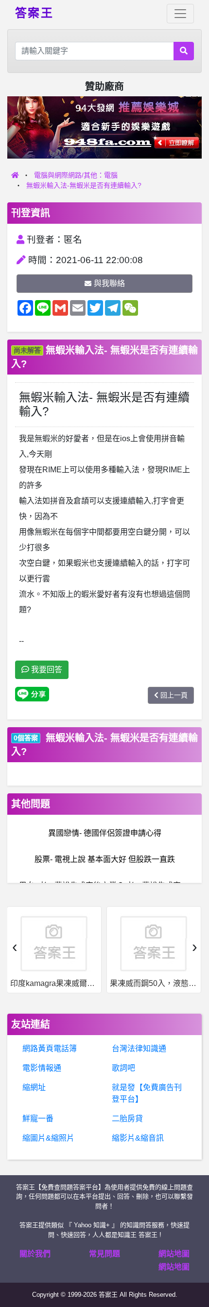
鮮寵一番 (37, 1118)
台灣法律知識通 (139, 1048)
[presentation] (14, 946)
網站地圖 (174, 1254)
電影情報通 (41, 1068)
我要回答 (45, 669)
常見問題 (104, 1254)
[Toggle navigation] (180, 13)
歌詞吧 (123, 1068)
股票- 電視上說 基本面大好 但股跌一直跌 (105, 859)
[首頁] (15, 175)
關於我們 (35, 1254)
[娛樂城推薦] (104, 127)
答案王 (34, 12)
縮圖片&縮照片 (48, 1138)
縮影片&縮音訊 (138, 1138)
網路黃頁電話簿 (49, 1048)
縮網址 (34, 1087)
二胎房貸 (127, 1118)
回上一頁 (174, 695)
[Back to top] (191, 1265)
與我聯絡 (109, 283)
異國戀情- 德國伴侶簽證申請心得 (104, 833)
